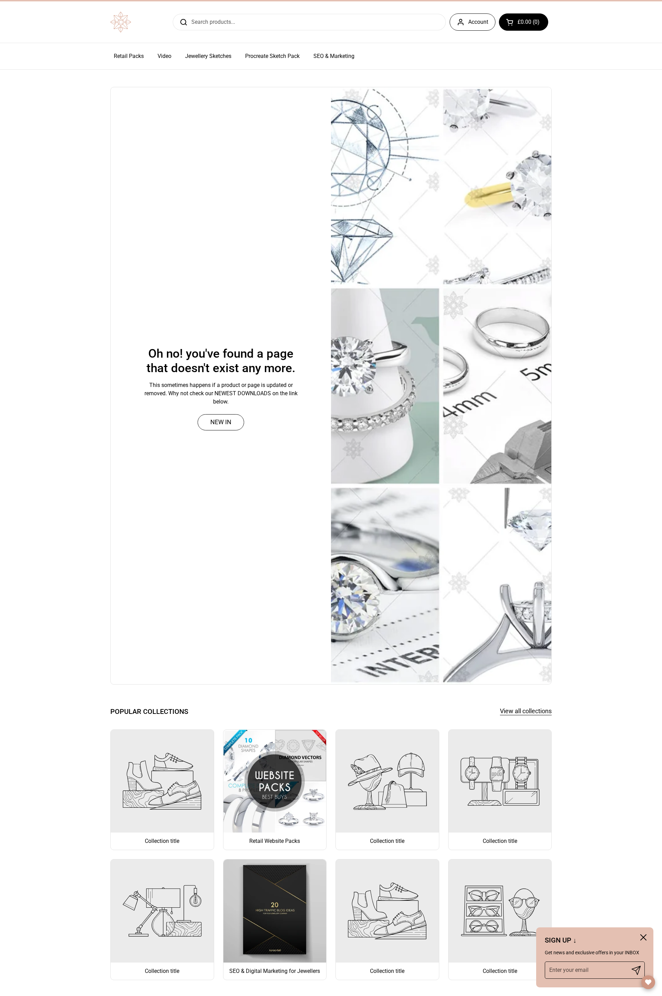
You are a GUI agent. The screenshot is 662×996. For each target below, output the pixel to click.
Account (478, 22)
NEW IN (220, 422)
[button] (523, 22)
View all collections (526, 711)
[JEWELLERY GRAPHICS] (120, 22)
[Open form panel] (648, 982)
